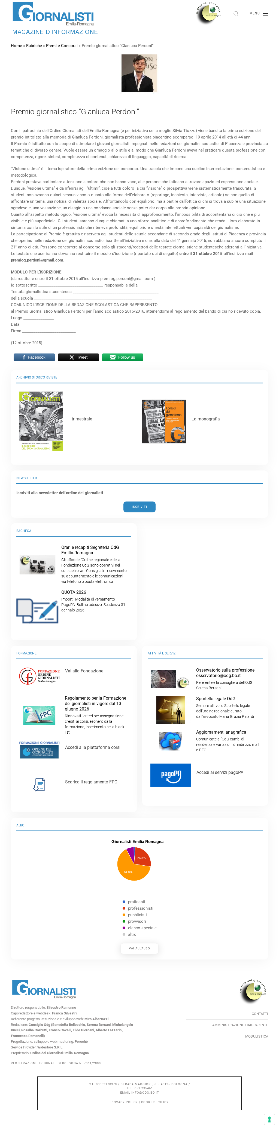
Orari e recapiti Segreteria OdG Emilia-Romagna (94, 564)
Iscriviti (139, 507)
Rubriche (34, 45)
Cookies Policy (155, 1102)
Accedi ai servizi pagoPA (219, 772)
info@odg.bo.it (145, 1092)
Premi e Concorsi (62, 45)
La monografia (206, 419)
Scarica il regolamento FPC (91, 782)
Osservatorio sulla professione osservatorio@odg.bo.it (225, 678)
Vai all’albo (139, 948)
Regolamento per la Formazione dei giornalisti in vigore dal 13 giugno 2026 (95, 715)
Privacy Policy (124, 1102)
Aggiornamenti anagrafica (227, 741)
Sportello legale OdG (225, 707)
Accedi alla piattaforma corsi (92, 747)
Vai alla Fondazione (84, 670)
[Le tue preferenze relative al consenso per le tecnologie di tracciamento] (269, 1119)
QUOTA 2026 (93, 601)
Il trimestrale (80, 419)
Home (16, 45)
